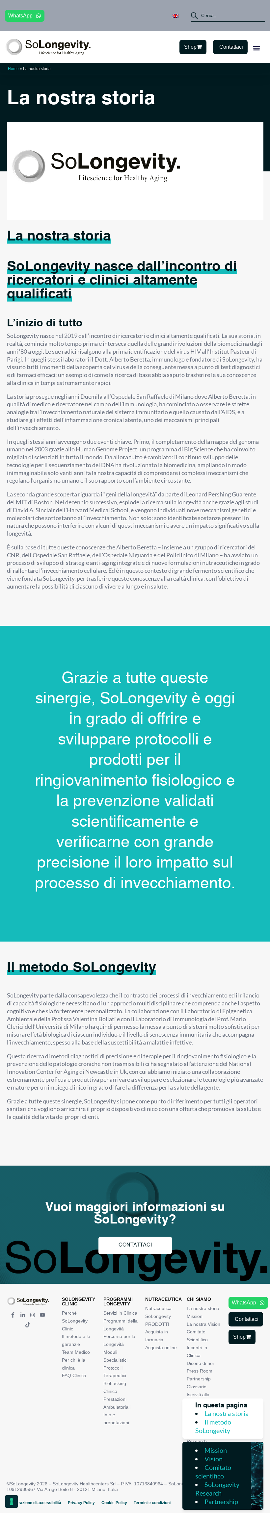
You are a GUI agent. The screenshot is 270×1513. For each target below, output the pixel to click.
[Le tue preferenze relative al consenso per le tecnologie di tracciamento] (11, 1501)
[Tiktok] (27, 1324)
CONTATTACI (135, 1245)
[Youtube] (42, 1315)
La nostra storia (226, 1413)
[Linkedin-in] (22, 1315)
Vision (213, 1459)
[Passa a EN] (175, 16)
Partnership (221, 1501)
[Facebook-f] (12, 1315)
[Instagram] (32, 1315)
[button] (256, 47)
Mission (215, 1450)
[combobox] (228, 16)
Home (13, 68)
